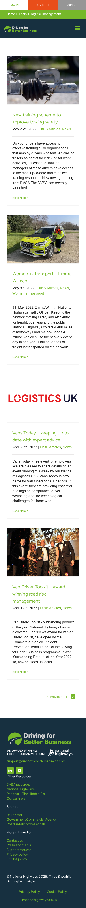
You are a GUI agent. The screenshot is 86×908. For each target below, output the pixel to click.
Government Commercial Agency (32, 819)
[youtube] (19, 770)
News (66, 129)
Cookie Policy (57, 891)
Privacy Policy (29, 891)
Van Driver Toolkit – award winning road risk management (38, 594)
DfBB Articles (49, 129)
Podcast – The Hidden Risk (27, 794)
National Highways (21, 789)
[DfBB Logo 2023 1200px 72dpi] (20, 27)
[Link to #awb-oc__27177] (77, 28)
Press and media (19, 845)
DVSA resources (18, 784)
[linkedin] (10, 770)
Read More (19, 197)
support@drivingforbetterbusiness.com (36, 761)
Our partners (16, 798)
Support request (19, 850)
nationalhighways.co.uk (39, 900)
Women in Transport (28, 293)
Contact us (15, 840)
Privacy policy (17, 854)
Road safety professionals (26, 824)
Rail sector (14, 815)
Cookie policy (17, 859)
